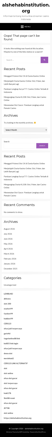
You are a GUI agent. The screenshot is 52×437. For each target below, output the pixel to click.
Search (6, 141)
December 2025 (10, 268)
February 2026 (10, 259)
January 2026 (9, 263)
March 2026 (9, 254)
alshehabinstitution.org (34, 428)
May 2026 (8, 244)
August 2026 (9, 229)
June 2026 (8, 239)
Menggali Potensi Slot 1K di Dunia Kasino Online (24, 76)
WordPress (42, 432)
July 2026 (8, 234)
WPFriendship (24, 432)
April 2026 (8, 249)
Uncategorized (10, 285)
